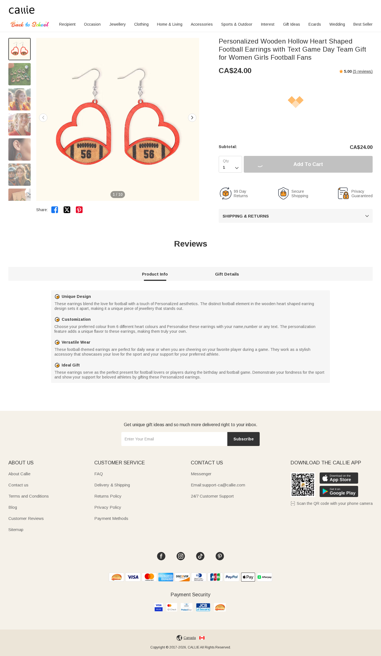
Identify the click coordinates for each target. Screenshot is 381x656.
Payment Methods (111, 518)
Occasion (92, 24)
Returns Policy (108, 496)
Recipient (67, 24)
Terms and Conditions (28, 496)
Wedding (337, 24)
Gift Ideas (291, 24)
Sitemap (15, 529)
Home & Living (169, 24)
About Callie (19, 473)
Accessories (202, 24)
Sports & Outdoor (236, 24)
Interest (267, 24)
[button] (192, 118)
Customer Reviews (26, 518)
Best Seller (363, 24)
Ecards (314, 24)
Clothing (141, 24)
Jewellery (117, 24)
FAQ (98, 473)
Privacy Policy (107, 507)
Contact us (18, 485)
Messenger (201, 473)
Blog (12, 507)
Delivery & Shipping (112, 485)
